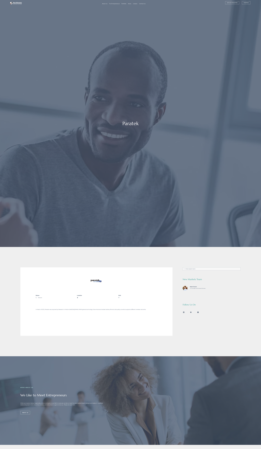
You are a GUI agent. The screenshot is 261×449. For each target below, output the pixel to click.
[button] (232, 2)
